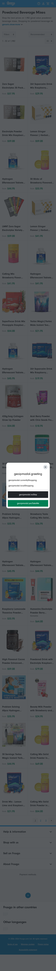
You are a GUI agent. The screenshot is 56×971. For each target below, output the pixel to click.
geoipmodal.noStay (28, 494)
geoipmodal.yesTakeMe (28, 503)
